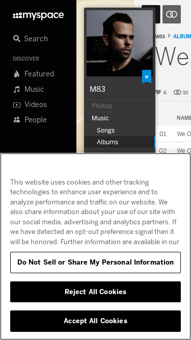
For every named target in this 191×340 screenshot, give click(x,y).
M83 (97, 89)
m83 (159, 36)
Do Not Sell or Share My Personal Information (95, 262)
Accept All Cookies (95, 320)
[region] (95, 246)
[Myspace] (38, 13)
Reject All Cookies (95, 291)
